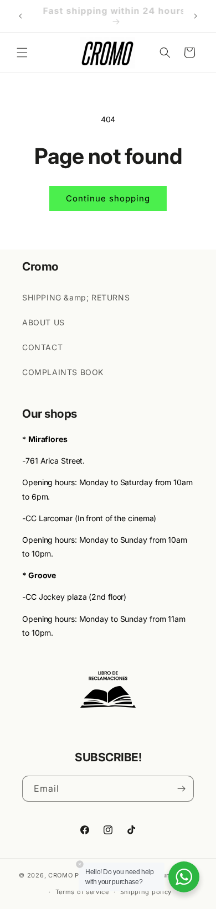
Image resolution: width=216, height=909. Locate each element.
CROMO (60, 875)
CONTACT (42, 347)
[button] (22, 52)
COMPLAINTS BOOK (63, 372)
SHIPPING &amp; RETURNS (76, 297)
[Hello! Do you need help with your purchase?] (183, 876)
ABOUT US (43, 322)
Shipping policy (146, 892)
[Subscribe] (181, 789)
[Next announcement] (195, 16)
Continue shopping (108, 198)
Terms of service (82, 892)
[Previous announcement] (20, 16)
